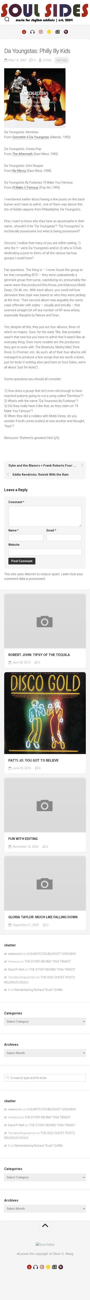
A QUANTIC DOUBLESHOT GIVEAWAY (51, 953)
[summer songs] (49, 32)
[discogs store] (66, 32)
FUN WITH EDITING (23, 839)
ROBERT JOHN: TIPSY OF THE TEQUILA (39, 655)
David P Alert (16, 969)
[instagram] (41, 32)
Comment (16, 502)
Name (13, 530)
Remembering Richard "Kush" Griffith (39, 990)
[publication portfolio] (57, 32)
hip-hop (62, 60)
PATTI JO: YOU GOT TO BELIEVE (33, 760)
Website (13, 544)
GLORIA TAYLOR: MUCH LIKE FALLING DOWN (42, 917)
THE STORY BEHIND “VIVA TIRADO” (47, 961)
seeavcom (15, 953)
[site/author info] (24, 32)
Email (51, 530)
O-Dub (47, 60)
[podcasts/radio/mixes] (32, 32)
